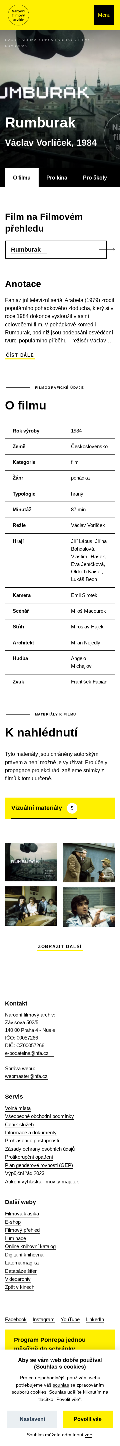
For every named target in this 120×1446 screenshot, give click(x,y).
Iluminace (15, 1238)
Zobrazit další (60, 946)
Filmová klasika (22, 1213)
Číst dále (20, 355)
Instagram (44, 1319)
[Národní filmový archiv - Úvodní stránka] (18, 15)
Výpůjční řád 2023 (24, 1173)
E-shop (13, 1222)
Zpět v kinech (19, 1287)
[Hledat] (82, 15)
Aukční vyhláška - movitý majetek (42, 1181)
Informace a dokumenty (31, 1132)
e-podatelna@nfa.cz (27, 1053)
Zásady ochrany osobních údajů (40, 1149)
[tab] (44, 808)
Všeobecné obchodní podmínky (39, 1116)
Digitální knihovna (24, 1254)
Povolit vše (88, 1419)
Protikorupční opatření (29, 1157)
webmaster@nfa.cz (26, 1076)
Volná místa (18, 1108)
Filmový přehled (22, 1230)
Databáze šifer (21, 1271)
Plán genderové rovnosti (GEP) (39, 1165)
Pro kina (56, 178)
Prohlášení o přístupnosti (32, 1140)
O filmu (22, 178)
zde (88, 1434)
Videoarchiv (18, 1279)
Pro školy (95, 178)
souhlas (61, 1385)
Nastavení (32, 1419)
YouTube (70, 1319)
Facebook (16, 1319)
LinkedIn (95, 1319)
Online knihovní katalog (30, 1246)
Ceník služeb (19, 1124)
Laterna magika (22, 1262)
